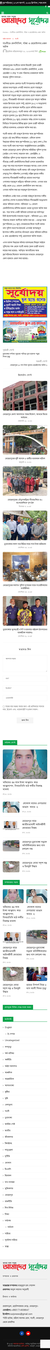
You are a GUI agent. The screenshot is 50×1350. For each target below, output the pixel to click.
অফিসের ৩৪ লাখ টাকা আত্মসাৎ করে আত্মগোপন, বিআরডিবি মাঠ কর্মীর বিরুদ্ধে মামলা (22, 786)
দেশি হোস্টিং (25, 1346)
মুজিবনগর (9, 1188)
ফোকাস (8, 1162)
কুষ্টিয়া (7, 1091)
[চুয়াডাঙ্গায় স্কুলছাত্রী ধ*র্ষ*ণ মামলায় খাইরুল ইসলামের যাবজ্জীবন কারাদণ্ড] (25, 611)
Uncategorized (12, 1040)
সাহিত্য (8, 1233)
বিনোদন (8, 1175)
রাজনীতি (8, 1201)
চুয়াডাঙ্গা (8, 1117)
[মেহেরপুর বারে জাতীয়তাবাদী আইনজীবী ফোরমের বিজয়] (11, 824)
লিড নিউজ (9, 1207)
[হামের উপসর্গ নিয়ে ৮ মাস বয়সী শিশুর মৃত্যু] (36, 974)
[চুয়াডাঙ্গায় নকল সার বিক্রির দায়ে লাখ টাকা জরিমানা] (25, 525)
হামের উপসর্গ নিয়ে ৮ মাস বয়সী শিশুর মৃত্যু (36, 986)
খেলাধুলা (8, 1104)
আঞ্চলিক (8, 1072)
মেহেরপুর (9, 1195)
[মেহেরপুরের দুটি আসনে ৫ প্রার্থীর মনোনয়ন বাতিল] (25, 440)
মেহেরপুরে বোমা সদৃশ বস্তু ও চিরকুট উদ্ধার (34, 864)
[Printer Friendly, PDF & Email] (42, 51)
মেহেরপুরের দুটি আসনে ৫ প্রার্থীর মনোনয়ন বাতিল (25, 458)
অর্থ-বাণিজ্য (9, 1053)
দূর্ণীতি (7, 1156)
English (8, 1027)
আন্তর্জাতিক (9, 1079)
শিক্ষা (7, 1214)
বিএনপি (8, 1169)
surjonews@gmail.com (21, 1314)
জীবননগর (9, 1137)
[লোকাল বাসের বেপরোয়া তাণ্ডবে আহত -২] (11, 807)
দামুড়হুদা (9, 1149)
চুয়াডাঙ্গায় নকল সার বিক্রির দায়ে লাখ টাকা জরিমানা (25, 544)
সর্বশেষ (8, 1220)
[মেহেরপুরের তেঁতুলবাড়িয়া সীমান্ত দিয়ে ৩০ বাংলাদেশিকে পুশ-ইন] (25, 481)
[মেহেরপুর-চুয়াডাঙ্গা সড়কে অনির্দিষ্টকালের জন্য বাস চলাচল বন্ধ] (11, 845)
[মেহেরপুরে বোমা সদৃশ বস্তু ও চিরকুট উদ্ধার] (11, 866)
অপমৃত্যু (8, 1046)
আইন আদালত (7, 39)
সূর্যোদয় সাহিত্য (11, 1240)
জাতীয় (7, 1130)
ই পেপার (11, 1034)
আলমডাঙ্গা (9, 1085)
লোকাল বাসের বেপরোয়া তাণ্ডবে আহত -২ (34, 805)
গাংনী (16, 39)
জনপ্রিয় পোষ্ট (10, 1124)
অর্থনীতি (8, 1059)
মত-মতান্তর (9, 1182)
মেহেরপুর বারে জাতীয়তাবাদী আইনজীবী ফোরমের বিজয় (33, 824)
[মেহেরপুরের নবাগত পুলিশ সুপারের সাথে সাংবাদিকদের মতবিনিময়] (25, 566)
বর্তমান (10, 1227)
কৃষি (6, 1098)
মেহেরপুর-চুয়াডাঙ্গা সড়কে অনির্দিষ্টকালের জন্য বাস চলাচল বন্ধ (34, 845)
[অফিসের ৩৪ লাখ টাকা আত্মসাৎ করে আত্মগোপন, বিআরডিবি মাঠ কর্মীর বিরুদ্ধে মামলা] (25, 764)
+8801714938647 (20, 1310)
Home (5, 32)
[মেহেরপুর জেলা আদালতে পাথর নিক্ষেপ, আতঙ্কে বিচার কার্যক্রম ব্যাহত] (25, 395)
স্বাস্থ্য (7, 1246)
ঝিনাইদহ (8, 1143)
